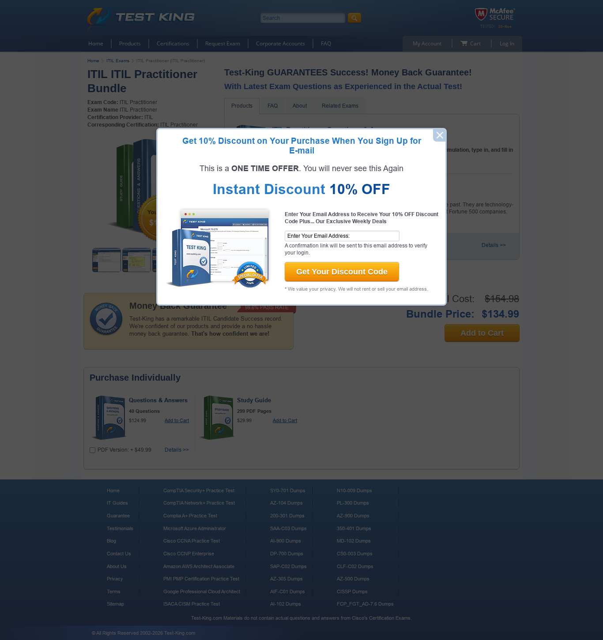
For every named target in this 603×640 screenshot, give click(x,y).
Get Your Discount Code (342, 271)
